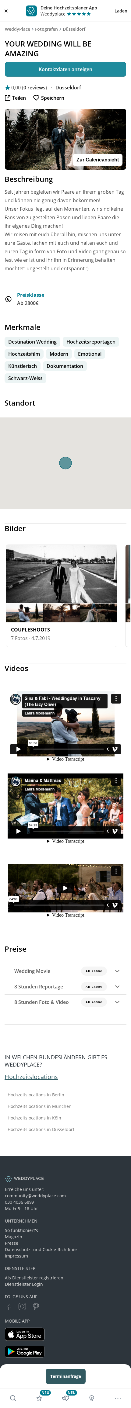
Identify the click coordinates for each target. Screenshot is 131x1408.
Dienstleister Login (24, 1284)
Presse (11, 1243)
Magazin (13, 1237)
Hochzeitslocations (31, 1077)
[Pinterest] (36, 1307)
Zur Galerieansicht (97, 159)
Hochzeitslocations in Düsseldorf (41, 1129)
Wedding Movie (58, 971)
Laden (121, 11)
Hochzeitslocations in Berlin (36, 1095)
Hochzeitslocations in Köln (34, 1118)
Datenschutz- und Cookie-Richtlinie (41, 1249)
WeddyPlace (17, 29)
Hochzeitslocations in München (40, 1106)
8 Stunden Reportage (58, 986)
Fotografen (46, 29)
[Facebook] (8, 1307)
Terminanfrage (65, 1376)
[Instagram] (22, 1307)
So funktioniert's (21, 1230)
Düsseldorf (74, 29)
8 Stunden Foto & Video (58, 1002)
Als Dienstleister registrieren (34, 1278)
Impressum (16, 1256)
